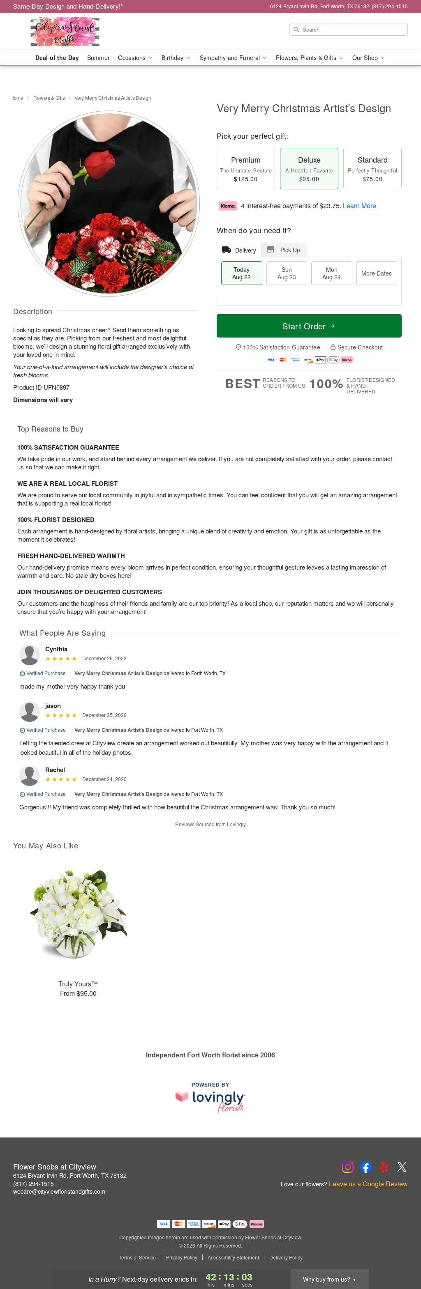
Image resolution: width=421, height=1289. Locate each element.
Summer (98, 57)
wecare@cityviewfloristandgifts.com (59, 1191)
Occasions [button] (132, 57)
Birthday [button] (173, 57)
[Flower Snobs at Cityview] (72, 31)
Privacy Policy (181, 1257)
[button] (399, 1254)
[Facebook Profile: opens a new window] (366, 1167)
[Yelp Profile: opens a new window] (384, 1167)
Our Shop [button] (365, 57)
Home (16, 97)
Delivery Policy (286, 1257)
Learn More (359, 205)
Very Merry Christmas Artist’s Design (118, 673)
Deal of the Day (57, 57)
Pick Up (290, 250)
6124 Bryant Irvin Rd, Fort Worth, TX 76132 (70, 1175)
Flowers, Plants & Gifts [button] (307, 57)
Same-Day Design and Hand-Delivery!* (68, 6)
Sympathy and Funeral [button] (231, 57)
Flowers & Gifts (49, 97)
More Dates (376, 273)
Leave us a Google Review (368, 1183)
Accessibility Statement (233, 1257)
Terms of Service (137, 1257)
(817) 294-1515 (33, 1183)
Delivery (245, 250)
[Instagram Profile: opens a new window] (348, 1167)
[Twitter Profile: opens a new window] (402, 1167)
